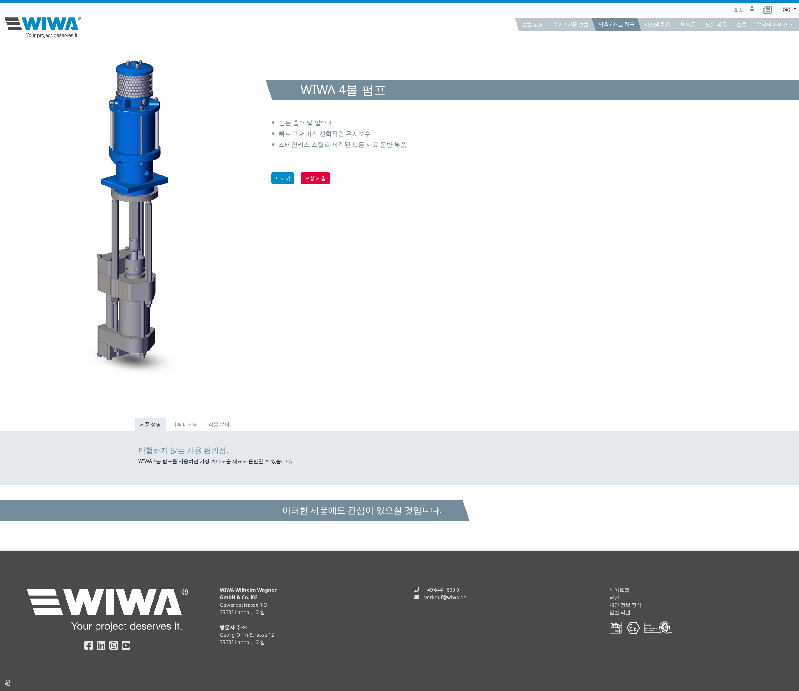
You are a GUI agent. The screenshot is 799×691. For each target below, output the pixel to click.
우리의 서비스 (773, 24)
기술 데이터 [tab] (185, 424)
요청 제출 (315, 178)
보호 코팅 (532, 24)
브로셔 (282, 178)
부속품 (687, 24)
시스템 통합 (657, 24)
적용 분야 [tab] (219, 424)
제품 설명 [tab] (150, 424)
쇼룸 (742, 24)
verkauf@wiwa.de (445, 597)
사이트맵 (619, 589)
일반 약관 (619, 612)
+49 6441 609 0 (441, 589)
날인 (614, 597)
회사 (739, 10)
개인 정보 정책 (625, 604)
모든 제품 (716, 24)
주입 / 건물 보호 (571, 24)
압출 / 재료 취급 (616, 24)
